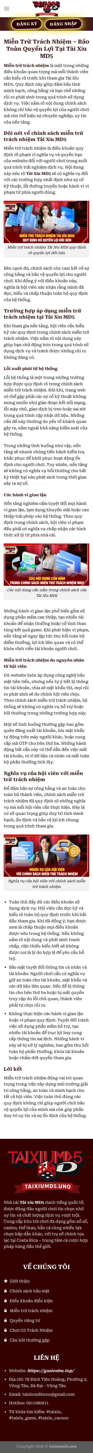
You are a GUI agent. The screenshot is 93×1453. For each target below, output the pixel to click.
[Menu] (7, 8)
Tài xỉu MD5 (32, 1202)
